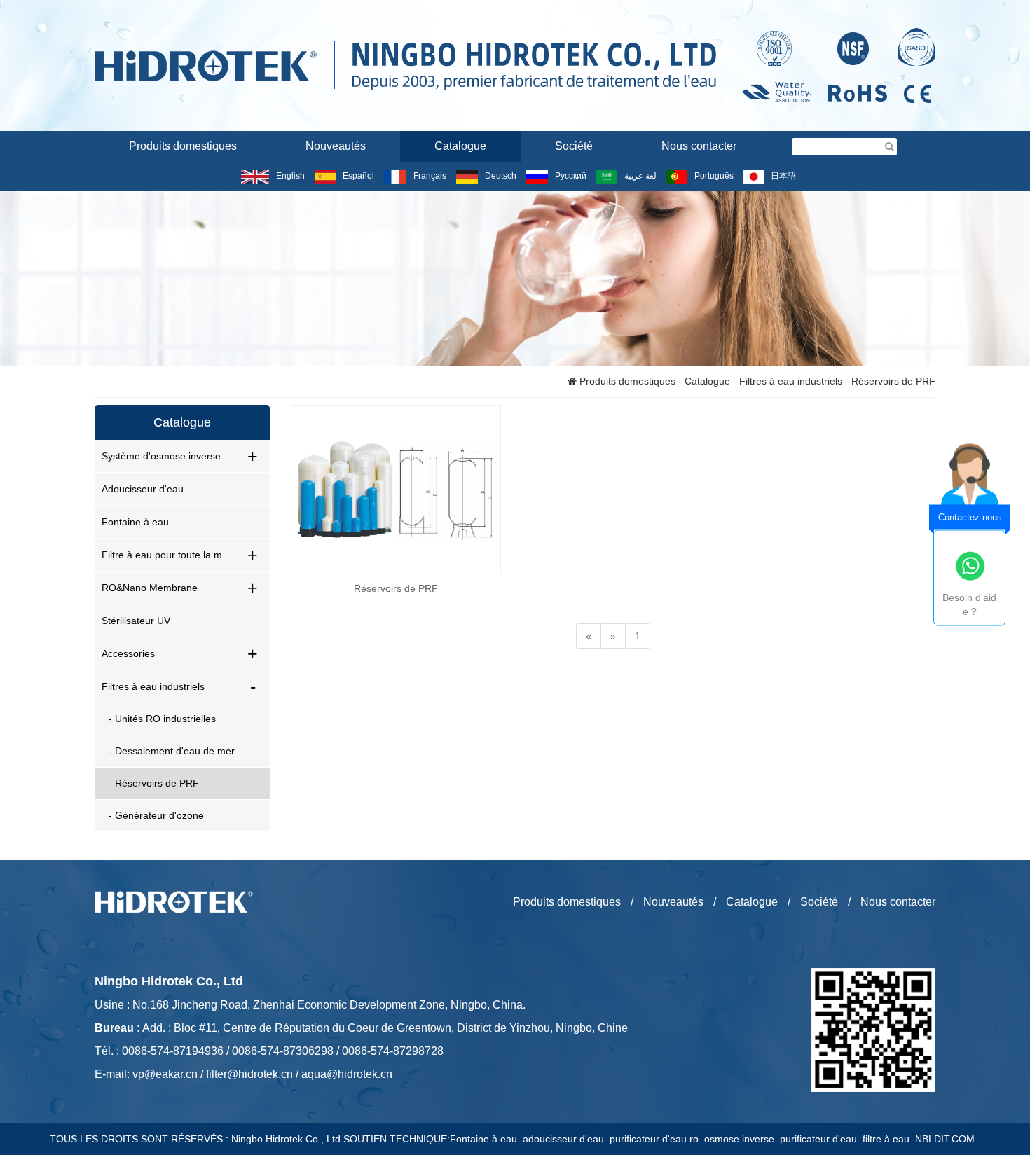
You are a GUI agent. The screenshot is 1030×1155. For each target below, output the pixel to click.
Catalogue (460, 146)
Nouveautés (335, 146)
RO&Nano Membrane (150, 587)
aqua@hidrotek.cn (346, 1074)
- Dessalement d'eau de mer (172, 750)
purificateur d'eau (821, 1138)
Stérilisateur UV (136, 620)
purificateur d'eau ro (657, 1138)
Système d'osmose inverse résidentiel (168, 456)
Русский (570, 176)
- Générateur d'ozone (156, 815)
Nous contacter (698, 146)
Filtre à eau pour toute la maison (168, 554)
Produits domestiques (183, 146)
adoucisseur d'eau (566, 1138)
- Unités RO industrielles (162, 718)
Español (358, 176)
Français (429, 176)
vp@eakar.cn (165, 1074)
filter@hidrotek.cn (249, 1074)
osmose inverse (742, 1138)
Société (574, 146)
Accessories (128, 653)
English (290, 176)
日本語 (783, 176)
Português (714, 176)
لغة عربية (640, 176)
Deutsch (500, 176)
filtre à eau (889, 1138)
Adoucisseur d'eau (143, 488)
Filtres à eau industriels (790, 381)
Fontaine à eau (135, 521)
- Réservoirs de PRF (154, 783)
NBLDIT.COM (947, 1138)
